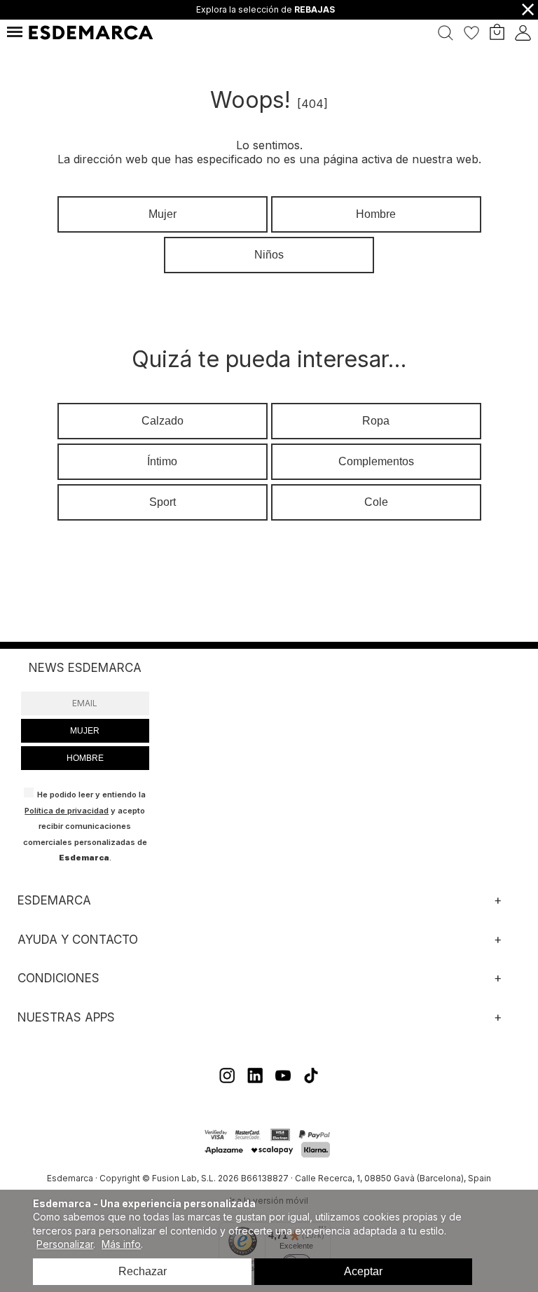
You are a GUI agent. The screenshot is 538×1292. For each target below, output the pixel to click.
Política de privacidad (67, 811)
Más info (121, 1244)
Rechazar (142, 1271)
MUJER (84, 731)
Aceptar (363, 1271)
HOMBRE (85, 758)
